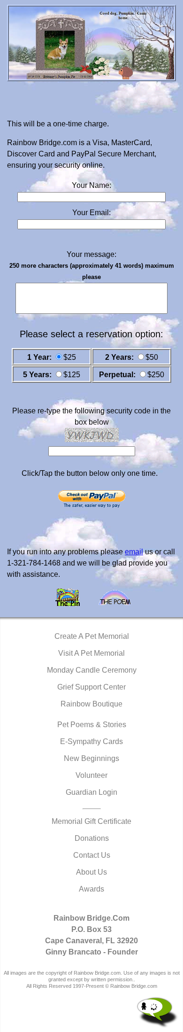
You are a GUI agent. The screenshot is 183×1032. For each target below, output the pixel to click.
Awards (91, 889)
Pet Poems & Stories (91, 725)
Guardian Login (91, 792)
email (134, 552)
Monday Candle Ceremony (92, 670)
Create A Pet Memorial (91, 636)
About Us (91, 872)
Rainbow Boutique (91, 704)
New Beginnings (91, 758)
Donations (92, 838)
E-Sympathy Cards (91, 741)
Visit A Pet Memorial (91, 653)
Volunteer (91, 775)
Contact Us (91, 855)
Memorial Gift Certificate (91, 821)
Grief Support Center (91, 687)
